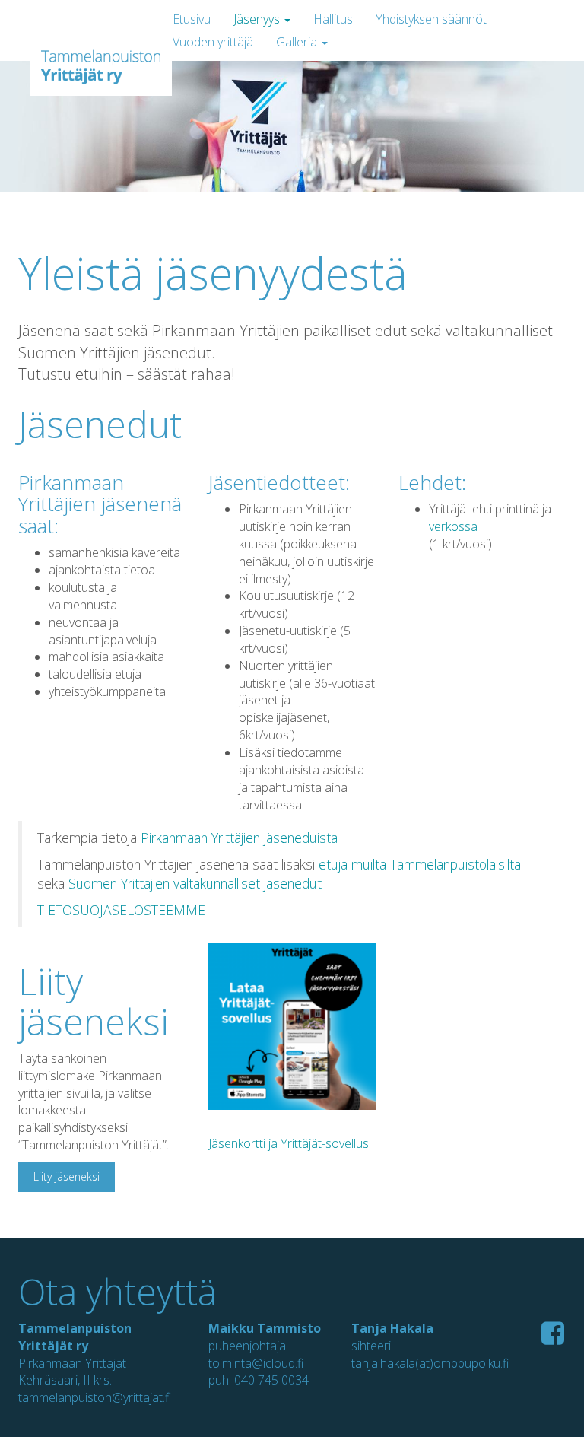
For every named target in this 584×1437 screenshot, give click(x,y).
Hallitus (333, 19)
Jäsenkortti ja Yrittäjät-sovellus (288, 1143)
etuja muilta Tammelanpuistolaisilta (420, 864)
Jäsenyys (258, 19)
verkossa (453, 526)
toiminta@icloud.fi (255, 1363)
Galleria (298, 41)
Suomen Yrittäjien (120, 883)
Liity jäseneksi (66, 1176)
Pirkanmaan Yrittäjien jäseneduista (239, 837)
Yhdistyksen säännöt (431, 19)
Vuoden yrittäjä (213, 41)
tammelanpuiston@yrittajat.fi (94, 1397)
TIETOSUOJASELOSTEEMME (121, 910)
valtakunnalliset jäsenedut (247, 883)
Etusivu (192, 19)
